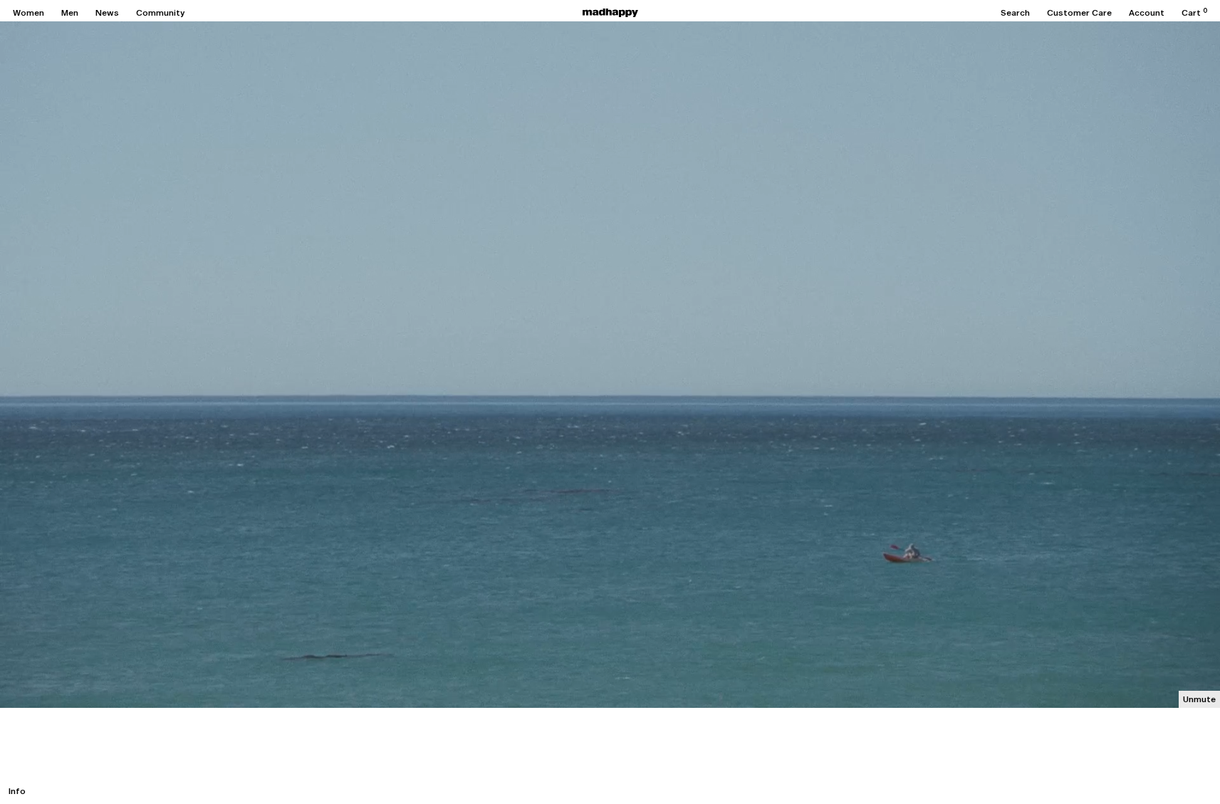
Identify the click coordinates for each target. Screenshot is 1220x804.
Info (17, 791)
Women (28, 13)
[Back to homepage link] (610, 13)
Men (69, 13)
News (107, 13)
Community (160, 13)
